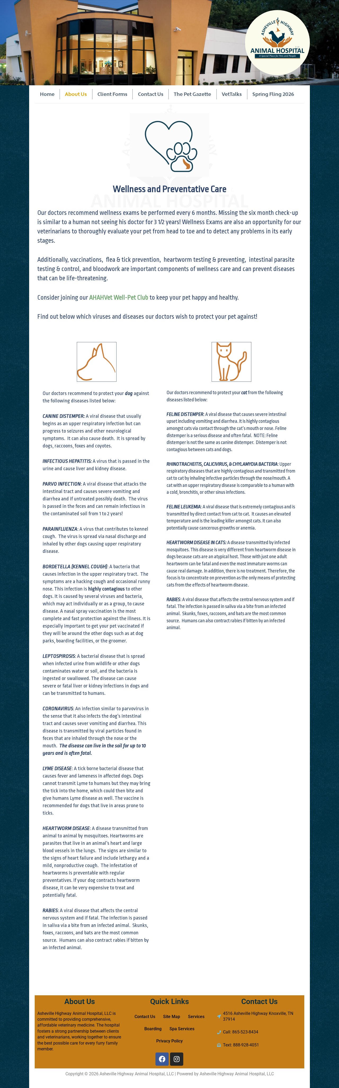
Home (47, 94)
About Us (76, 94)
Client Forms (112, 94)
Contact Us (150, 94)
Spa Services (182, 1028)
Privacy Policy (169, 1040)
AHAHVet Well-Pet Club (118, 297)
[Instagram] (176, 1059)
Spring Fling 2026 (273, 94)
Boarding (153, 1028)
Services (196, 1016)
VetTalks (232, 94)
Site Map (171, 1016)
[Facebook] (162, 1059)
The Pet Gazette (192, 94)
